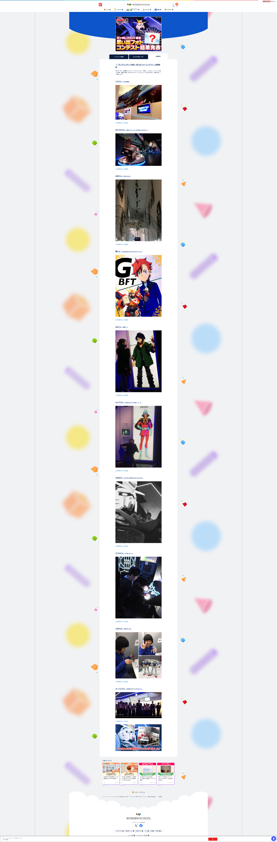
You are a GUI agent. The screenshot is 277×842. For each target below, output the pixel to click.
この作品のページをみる (121, 122)
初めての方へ (119, 830)
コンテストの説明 (118, 56)
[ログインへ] (176, 4)
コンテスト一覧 (113, 796)
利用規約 (157, 830)
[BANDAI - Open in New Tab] (100, 4)
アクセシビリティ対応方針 (142, 835)
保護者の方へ (139, 830)
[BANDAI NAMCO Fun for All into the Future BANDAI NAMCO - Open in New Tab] (269, 1)
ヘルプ (146, 830)
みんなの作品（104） (138, 56)
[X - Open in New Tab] (136, 825)
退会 (151, 830)
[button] (174, 774)
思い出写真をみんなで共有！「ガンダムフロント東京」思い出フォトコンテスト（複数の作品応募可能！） (137, 796)
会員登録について (129, 830)
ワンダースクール (105, 796)
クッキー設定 (131, 835)
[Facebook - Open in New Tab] (140, 825)
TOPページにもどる (140, 792)
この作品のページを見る (121, 168)
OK (212, 839)
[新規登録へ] (173, 4)
